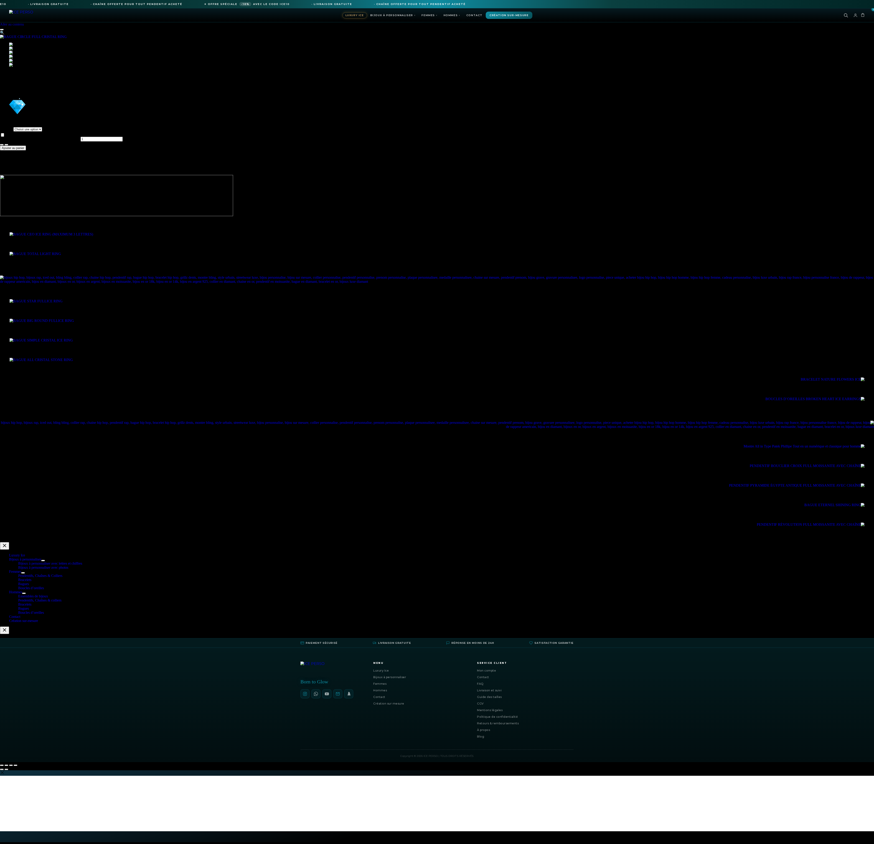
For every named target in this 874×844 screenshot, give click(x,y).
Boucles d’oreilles (31, 588)
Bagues (23, 584)
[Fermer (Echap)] (15, 765)
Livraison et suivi (489, 690)
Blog (480, 736)
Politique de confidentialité (497, 716)
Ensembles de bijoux (33, 596)
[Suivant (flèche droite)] (6, 769)
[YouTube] (326, 693)
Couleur (6, 129)
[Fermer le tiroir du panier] (4, 630)
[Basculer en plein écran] (6, 765)
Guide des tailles (489, 697)
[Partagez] (11, 765)
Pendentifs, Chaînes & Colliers (40, 576)
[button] (2, 33)
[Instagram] (305, 693)
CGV (480, 703)
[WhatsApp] (315, 693)
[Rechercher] (845, 15)
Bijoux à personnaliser (393, 15)
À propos (483, 730)
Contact (474, 15)
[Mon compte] (855, 15)
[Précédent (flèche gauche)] (2, 769)
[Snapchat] (348, 693)
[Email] (337, 693)
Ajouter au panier (13, 148)
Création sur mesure (388, 703)
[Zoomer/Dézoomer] (2, 765)
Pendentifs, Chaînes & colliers (39, 600)
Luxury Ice (355, 15)
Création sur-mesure (509, 15)
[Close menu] (4, 546)
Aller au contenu (12, 24)
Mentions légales (490, 710)
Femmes (429, 15)
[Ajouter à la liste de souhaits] (2, 135)
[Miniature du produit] (2, 29)
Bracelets (24, 580)
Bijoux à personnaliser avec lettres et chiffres (50, 563)
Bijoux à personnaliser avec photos (43, 567)
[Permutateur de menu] (43, 560)
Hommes (452, 15)
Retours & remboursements (498, 723)
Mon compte (486, 670)
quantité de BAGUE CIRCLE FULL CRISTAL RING (40, 139)
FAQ (480, 683)
